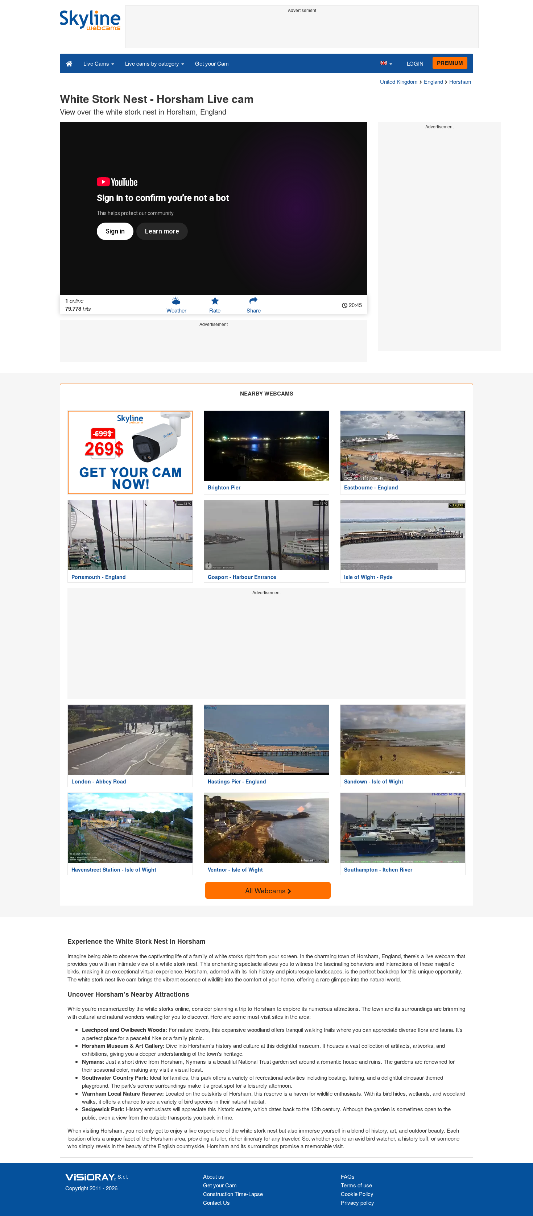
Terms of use (356, 1185)
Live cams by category (153, 63)
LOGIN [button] (415, 63)
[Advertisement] (301, 31)
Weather (176, 310)
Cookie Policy (357, 1194)
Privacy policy (357, 1202)
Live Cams (97, 63)
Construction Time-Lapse (233, 1194)
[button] (386, 63)
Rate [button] (214, 310)
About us (213, 1176)
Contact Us (216, 1202)
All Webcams (266, 890)
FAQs (348, 1176)
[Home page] (69, 63)
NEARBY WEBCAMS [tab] (266, 393)
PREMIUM (450, 63)
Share (254, 310)
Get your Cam (212, 63)
